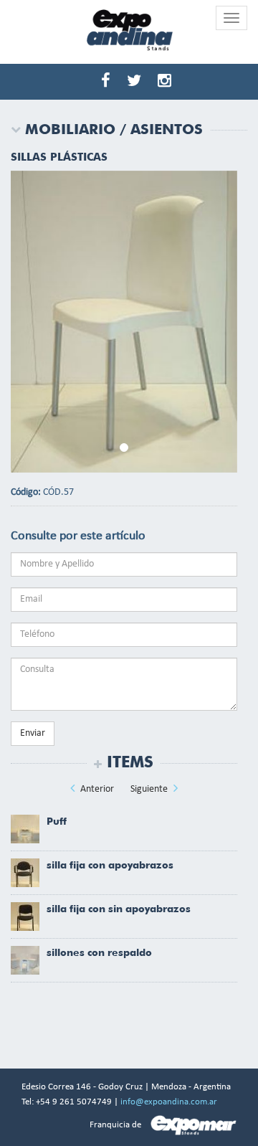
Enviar (32, 733)
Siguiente (150, 789)
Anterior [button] (96, 789)
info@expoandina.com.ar (168, 1102)
